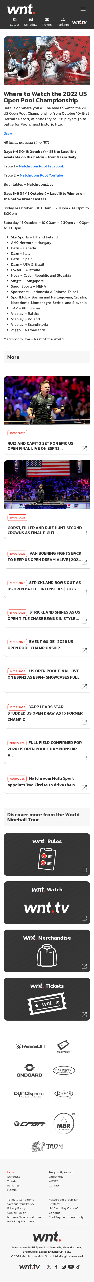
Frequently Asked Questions (61, 1174)
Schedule (13, 1176)
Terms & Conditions (20, 1199)
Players (12, 1190)
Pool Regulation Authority (66, 1217)
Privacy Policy (16, 1208)
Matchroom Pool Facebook (41, 166)
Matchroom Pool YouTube (41, 175)
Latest (11, 1172)
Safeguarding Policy (20, 1204)
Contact (54, 1185)
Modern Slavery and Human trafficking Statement (25, 1219)
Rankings (13, 1185)
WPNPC (53, 1181)
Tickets (12, 1181)
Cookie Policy (16, 1213)
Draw (8, 133)
